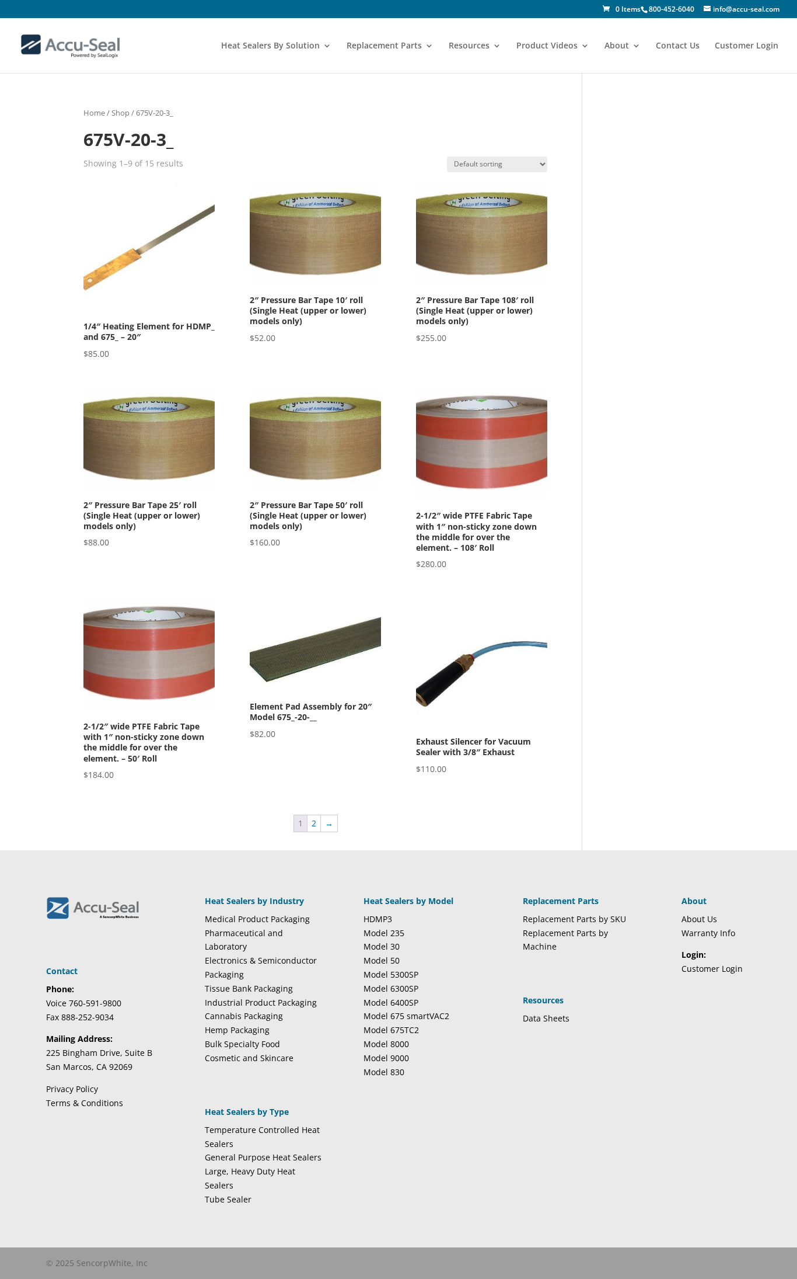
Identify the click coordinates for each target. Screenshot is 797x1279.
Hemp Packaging (237, 1029)
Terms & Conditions (84, 1102)
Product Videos (547, 46)
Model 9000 (386, 1057)
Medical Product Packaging (257, 919)
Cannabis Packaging (244, 1015)
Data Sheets (546, 1018)
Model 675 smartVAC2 (406, 1015)
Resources (469, 46)
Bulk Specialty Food (242, 1043)
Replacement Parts (384, 46)
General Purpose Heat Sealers (263, 1157)
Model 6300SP (390, 988)
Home (94, 112)
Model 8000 (386, 1043)
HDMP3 (377, 919)
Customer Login (746, 46)
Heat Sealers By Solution (270, 46)
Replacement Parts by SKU (574, 919)
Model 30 (381, 946)
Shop (120, 112)
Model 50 (381, 960)
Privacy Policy (72, 1088)
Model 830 (383, 1072)
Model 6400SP (390, 1002)
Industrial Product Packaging (261, 1002)
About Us (699, 919)
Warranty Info (708, 933)
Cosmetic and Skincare (249, 1057)
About (616, 46)
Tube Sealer (228, 1199)
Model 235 (383, 933)
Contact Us (678, 46)
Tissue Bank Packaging (249, 988)
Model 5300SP (390, 974)
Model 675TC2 (391, 1029)
